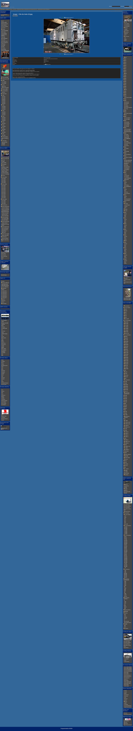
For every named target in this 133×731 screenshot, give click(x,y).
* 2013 (3, 110)
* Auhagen (2, 373)
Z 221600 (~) (127, 449)
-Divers (125, 207)
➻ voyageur (125, 29)
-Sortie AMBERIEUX (127, 138)
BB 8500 (125, 544)
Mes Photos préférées (127, 506)
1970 (126, 57)
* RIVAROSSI (3, 351)
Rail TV (3, 299)
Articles (126, 278)
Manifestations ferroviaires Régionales (43, 9)
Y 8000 (126, 383)
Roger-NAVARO (3, 49)
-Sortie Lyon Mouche (127, 154)
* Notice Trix (126, 679)
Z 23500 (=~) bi (127, 446)
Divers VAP (127, 318)
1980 (126, 73)
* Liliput (2, 332)
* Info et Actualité (5, 77)
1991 (125, 91)
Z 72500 (126, 414)
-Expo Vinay (126, 108)
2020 (126, 240)
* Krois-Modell (3, 404)
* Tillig (2, 339)
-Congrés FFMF (126, 137)
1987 (125, 84)
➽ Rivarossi (125, 698)
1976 (125, 67)
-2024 (126, 259)
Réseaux (126, 376)
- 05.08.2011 (3, 99)
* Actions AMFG (5, 89)
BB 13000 (126, 368)
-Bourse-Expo (126, 165)
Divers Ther (127, 333)
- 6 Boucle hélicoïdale (4, 215)
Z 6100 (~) (126, 433)
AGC (125, 409)
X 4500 (126, 401)
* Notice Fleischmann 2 (127, 676)
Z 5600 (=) (126, 439)
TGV (125, 370)
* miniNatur (3, 361)
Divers (126, 460)
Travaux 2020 (4, 199)
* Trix (2, 329)
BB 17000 (126, 352)
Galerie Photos (127, 511)
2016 (125, 212)
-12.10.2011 (3, 144)
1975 (125, 65)
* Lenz (2, 389)
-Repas (125, 183)
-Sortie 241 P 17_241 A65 (128, 157)
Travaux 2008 (3, 181)
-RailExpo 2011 (126, 179)
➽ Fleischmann (126, 694)
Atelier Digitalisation (5, 226)
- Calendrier (3, 92)
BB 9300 (126, 349)
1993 (125, 94)
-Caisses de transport (4, 238)
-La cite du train (126, 175)
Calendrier (7, 9)
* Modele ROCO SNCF (127, 683)
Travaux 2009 (3, 182)
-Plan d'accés (3, 27)
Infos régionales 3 (4, 293)
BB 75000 (126, 323)
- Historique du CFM (5, 78)
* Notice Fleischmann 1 (127, 675)
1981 (125, 75)
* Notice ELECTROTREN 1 (128, 669)
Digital (3, 165)
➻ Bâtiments (126, 33)
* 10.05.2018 (3, 126)
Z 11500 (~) (127, 425)
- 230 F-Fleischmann (4, 229)
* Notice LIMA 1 (126, 672)
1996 (125, 100)
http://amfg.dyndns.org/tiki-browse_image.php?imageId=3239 (24, 70)
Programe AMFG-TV (5, 282)
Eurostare (126, 375)
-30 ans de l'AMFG (127, 119)
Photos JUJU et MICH (127, 299)
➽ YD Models (126, 704)
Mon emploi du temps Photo (127, 509)
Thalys (126, 373)
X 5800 (125, 581)
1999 (125, 111)
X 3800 (126, 398)
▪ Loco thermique (128, 320)
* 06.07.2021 (3, 135)
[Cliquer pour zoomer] (66, 53)
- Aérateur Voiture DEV (5, 235)
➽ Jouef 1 (125, 690)
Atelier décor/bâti (5, 217)
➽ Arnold (125, 700)
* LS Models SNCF (4, 328)
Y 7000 (126, 381)
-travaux (125, 249)
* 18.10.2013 (3, 114)
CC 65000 (126, 328)
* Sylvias (2, 364)
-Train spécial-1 (126, 176)
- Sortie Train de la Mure (128, 97)
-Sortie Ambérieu (126, 168)
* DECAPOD (3, 370)
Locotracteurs (127, 379)
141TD (126, 310)
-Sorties (125, 239)
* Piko (2, 335)
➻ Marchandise (126, 30)
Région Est (125, 722)
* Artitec (2, 381)
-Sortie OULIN (126, 148)
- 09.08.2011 (3, 143)
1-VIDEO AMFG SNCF (4, 284)
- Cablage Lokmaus (4, 171)
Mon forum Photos (127, 507)
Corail (126, 462)
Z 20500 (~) (127, 443)
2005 (125, 140)
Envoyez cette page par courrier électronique (116, 11)
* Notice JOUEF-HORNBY (128, 667)
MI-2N (126, 444)
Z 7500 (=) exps (127, 423)
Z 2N (125, 438)
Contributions (4, 204)
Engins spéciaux (128, 454)
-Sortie (126, 210)
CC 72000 (126, 325)
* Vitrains (2, 336)
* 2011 (3, 95)
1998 (125, 110)
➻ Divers (125, 40)
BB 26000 (125, 558)
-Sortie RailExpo (126, 169)
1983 (125, 78)
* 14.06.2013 (3, 113)
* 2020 (3, 130)
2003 (125, 127)
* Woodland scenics (4, 365)
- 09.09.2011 (3, 100)
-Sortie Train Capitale (127, 129)
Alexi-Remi (3, 46)
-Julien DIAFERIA (4, 33)
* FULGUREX (3, 352)
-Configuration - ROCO (4, 167)
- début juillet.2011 (4, 142)
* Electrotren (3, 331)
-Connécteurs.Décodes (4, 172)
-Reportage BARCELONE (128, 160)
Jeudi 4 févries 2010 (127, 491)
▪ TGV (125, 567)
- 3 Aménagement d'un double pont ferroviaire (5, 211)
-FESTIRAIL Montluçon (127, 161)
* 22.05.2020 (3, 132)
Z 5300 (126, 430)
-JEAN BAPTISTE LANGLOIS (4, 35)
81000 (126, 408)
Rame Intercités (126, 621)
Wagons (126, 27)
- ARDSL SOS (3, 86)
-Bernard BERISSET (4, 38)
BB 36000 (126, 357)
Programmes (3, 300)
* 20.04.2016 (3, 123)
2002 (125, 120)
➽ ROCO (125, 693)
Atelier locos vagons (5, 233)
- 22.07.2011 (3, 96)
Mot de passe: (122, 6)
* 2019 (3, 127)
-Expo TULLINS (126, 126)
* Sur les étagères (4, 320)
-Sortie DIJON (126, 141)
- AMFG (3, 80)
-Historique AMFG (4, 22)
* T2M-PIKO (3, 324)
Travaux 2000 (4, 177)
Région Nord (126, 723)
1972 (125, 60)
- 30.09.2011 (3, 103)
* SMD (2, 414)
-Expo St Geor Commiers (128, 107)
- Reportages (4, 93)
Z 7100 (126, 428)
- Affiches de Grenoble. (5, 87)
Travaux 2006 (3, 178)
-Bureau (3, 29)
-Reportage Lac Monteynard (126, 164)
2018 (125, 223)
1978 (125, 70)
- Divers (3, 84)
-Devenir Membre (4, 25)
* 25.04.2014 (3, 117)
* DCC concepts (3, 403)
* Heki (2, 368)
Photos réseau (3, 253)
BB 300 (126, 336)
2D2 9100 (126, 346)
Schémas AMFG (3, 162)
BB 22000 (126, 363)
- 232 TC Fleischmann (4, 228)
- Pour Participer (5, 90)
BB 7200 (126, 365)
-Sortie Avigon (126, 134)
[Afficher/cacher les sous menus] (1, 29)
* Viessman (3, 377)
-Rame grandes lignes (127, 622)
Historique (2, 281)
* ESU (2, 392)
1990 (126, 89)
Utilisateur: (110, 6)
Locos (126, 22)
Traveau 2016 (3, 193)
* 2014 (3, 116)
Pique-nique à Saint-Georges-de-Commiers (127, 131)
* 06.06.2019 (3, 129)
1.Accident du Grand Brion (127, 280)
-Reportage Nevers (127, 166)
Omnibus (125, 596)
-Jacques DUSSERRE (4, 30)
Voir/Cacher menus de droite (118, 10)
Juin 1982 (125, 487)
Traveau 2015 (3, 192)
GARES (126, 470)
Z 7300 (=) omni (127, 422)
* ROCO (2, 325)
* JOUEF (2, 321)
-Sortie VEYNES (126, 122)
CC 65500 (126, 330)
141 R (126, 309)
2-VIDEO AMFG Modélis (5, 285)
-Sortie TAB (126, 144)
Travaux (3, 175)
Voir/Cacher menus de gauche (15, 10)
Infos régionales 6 (4, 296)
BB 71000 (126, 389)
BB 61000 (126, 331)
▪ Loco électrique (128, 334)
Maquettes (127, 32)
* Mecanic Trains (3, 416)
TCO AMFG (3, 161)
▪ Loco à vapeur (127, 307)
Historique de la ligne (127, 298)
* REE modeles (3, 348)
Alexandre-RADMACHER (5, 50)
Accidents (126, 474)
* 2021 (3, 133)
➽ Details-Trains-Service (127, 707)
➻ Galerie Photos (126, 661)
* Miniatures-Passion (4, 418)
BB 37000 (126, 362)
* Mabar (2, 340)
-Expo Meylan (126, 106)
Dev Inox (126, 465)
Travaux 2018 (3, 196)
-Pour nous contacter (4, 26)
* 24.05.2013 (3, 112)
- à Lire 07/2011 (3, 83)
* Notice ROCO (126, 680)
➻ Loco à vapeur (126, 23)
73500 (126, 452)
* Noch (2, 369)
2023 (125, 253)
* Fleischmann (3, 344)
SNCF (125, 625)
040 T (126, 312)
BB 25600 (126, 344)
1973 (125, 62)
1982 (125, 76)
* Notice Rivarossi (126, 677)
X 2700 (126, 411)
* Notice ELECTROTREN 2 (128, 671)
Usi (125, 467)
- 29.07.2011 (3, 98)
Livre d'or (14, 9)
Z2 (124, 600)
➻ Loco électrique (126, 26)
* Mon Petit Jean (3, 384)
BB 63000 (126, 386)
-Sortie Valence (126, 145)
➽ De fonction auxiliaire (127, 714)
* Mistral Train (3, 343)
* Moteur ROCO (126, 684)
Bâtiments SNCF (126, 473)
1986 (125, 83)
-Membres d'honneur (4, 23)
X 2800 (126, 413)
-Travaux (125, 182)
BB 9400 (126, 355)
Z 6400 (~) (126, 436)
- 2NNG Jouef (3, 232)
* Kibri (2, 376)
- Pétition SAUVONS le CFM (4, 139)
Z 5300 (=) (126, 431)
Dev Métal (125, 617)
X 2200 (126, 400)
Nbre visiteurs (3, 9)
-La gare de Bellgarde (127, 178)
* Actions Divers (5, 136)
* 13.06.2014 (3, 120)
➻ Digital (125, 39)
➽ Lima (125, 697)
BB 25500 (126, 341)
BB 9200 (126, 347)
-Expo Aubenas (126, 103)
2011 (125, 172)
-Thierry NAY (3, 37)
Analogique (4, 164)
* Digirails (2, 391)
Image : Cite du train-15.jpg (22, 14)
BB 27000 (126, 360)
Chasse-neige (127, 457)
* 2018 (3, 124)
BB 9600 (125, 554)
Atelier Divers (4, 236)
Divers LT (126, 391)
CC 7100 (126, 339)
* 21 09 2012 (3, 109)
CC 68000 (126, 326)
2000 (126, 114)
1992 (125, 92)
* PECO (2, 360)
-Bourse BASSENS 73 (127, 186)
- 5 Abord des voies (4, 214)
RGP (125, 403)
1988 (125, 86)
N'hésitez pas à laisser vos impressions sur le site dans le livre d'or (27, 9)
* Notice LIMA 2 (126, 673)
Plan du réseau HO (5, 158)
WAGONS (126, 611)
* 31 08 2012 (3, 107)
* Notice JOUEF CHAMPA (128, 668)
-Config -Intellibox (4, 168)
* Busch (2, 362)
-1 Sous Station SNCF (4, 218)
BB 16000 (125, 551)
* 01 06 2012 (3, 106)
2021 (125, 242)
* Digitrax (2, 396)
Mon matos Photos (127, 504)
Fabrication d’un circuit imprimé (5, 225)
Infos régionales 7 (4, 297)
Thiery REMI (3, 45)
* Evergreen (3, 372)
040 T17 (126, 484)
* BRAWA (2, 347)
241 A (126, 315)
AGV (125, 378)
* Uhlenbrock (3, 395)
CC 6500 (125, 563)
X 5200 (126, 405)
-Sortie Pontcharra (127, 193)
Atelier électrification (5, 221)
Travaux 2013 (3, 189)
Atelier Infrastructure (5, 206)
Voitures (126, 459)
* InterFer (2, 420)
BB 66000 (126, 384)
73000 (126, 406)
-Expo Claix (126, 104)
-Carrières (125, 206)
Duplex (126, 371)
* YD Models (3, 399)
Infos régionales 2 (4, 292)
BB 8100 (126, 338)
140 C (126, 317)
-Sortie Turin (126, 192)
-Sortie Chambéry (127, 123)
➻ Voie (125, 37)
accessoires (127, 36)
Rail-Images (4, 303)
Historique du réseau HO (5, 252)
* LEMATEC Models (4, 333)
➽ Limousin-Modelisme (127, 705)
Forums (11, 9)
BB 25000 (126, 354)
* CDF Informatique (4, 400)
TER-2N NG (127, 451)
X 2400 (126, 395)
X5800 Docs (125, 490)
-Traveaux (125, 230)
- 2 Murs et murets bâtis (5, 209)
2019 (125, 229)
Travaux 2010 (4, 184)
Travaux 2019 (3, 197)
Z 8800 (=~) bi (127, 441)
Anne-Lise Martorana (4, 42)
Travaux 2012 (3, 188)
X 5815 (126, 488)
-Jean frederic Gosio (4, 41)
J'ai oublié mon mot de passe (128, 7)
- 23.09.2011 (3, 102)
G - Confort (127, 468)
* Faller (2, 366)
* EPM (2, 355)
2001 (125, 116)
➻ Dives (125, 660)
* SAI (2, 380)
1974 (125, 63)
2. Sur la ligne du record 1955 (128, 282)
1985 (125, 81)
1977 (125, 68)
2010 (125, 158)
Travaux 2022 (3, 203)
